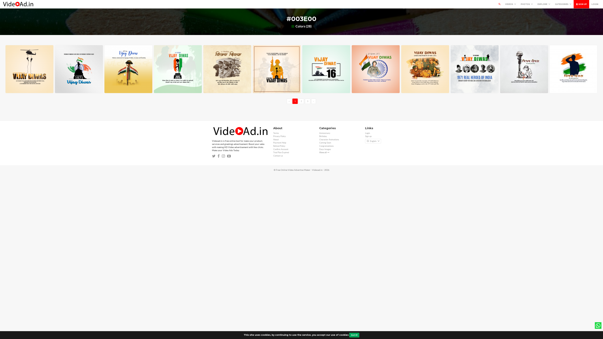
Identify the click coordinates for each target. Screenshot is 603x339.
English (373, 141)
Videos (509, 4)
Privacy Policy (279, 136)
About (276, 139)
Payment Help (279, 143)
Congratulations (326, 146)
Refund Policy (279, 146)
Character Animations (329, 139)
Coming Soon (325, 143)
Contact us (278, 156)
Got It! (354, 335)
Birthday (323, 136)
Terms (276, 133)
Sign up (582, 4)
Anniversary (324, 133)
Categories (562, 4)
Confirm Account (280, 149)
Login (595, 4)
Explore (543, 4)
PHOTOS (525, 4)
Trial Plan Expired (281, 152)
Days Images (325, 149)
